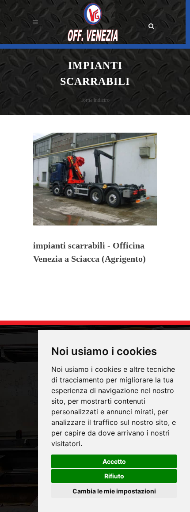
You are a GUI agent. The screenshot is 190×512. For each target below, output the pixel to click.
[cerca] (151, 21)
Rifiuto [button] (114, 476)
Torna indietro (95, 100)
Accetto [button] (114, 461)
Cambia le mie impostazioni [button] (114, 491)
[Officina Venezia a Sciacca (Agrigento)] (92, 22)
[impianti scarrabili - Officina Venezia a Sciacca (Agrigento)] (95, 178)
